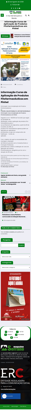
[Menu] (2, 15)
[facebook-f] (11, 8)
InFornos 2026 (6, 406)
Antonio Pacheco (24, 212)
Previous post (4, 173)
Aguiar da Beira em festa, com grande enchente (13, 176)
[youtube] (19, 8)
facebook (10, 331)
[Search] (26, 15)
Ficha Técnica (23, 406)
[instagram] (17, 8)
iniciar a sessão (9, 232)
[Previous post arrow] (29, 175)
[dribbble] (15, 8)
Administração (14, 406)
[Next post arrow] (29, 183)
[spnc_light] (29, 15)
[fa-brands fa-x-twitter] (13, 8)
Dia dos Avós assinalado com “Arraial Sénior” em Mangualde (13, 183)
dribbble (10, 334)
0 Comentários (19, 84)
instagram (21, 334)
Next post (3, 180)
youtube (16, 337)
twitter (21, 331)
